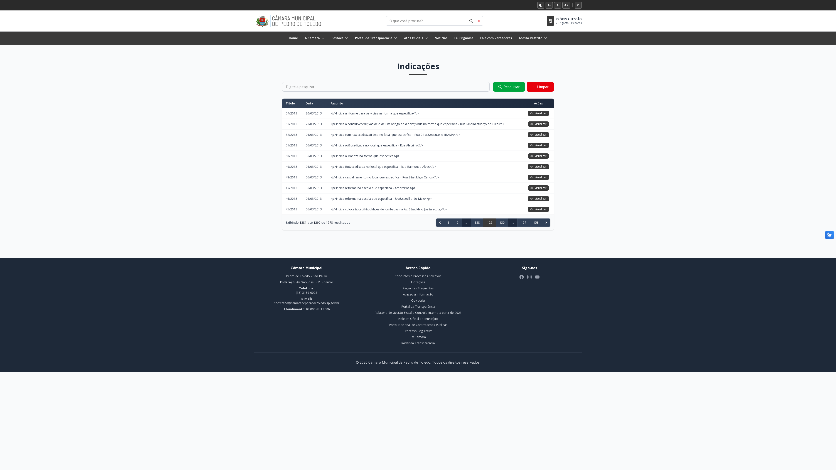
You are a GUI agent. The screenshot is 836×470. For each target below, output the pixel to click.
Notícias (441, 38)
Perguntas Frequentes (418, 288)
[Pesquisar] (471, 20)
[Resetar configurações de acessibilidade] (578, 5)
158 (536, 222)
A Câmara (312, 38)
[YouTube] (537, 277)
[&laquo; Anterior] (440, 222)
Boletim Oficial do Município (418, 319)
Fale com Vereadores (496, 38)
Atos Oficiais (413, 38)
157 (523, 222)
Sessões (337, 38)
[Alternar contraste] (540, 5)
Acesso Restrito (530, 38)
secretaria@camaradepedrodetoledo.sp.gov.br (306, 303)
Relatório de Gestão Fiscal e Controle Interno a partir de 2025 (418, 313)
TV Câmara (418, 337)
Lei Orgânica (463, 38)
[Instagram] (529, 277)
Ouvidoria (418, 300)
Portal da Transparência (373, 38)
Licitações (418, 282)
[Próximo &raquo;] (546, 222)
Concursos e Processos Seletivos (418, 276)
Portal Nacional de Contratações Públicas (418, 325)
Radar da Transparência (418, 343)
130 (502, 222)
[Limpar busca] (478, 20)
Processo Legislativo (418, 331)
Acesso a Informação (418, 294)
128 (477, 222)
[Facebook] (521, 277)
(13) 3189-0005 (306, 292)
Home (293, 38)
